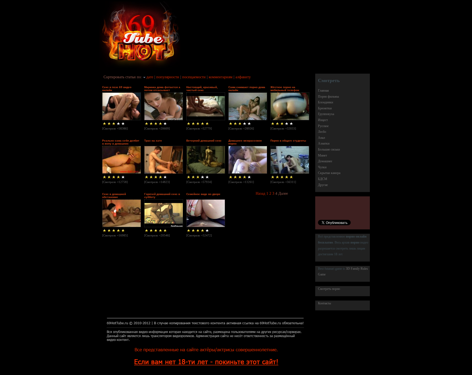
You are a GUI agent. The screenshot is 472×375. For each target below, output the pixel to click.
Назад (260, 193)
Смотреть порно (329, 289)
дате (149, 77)
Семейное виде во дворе (203, 194)
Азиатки (323, 143)
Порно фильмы (328, 96)
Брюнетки (325, 108)
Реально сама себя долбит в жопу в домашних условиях (120, 143)
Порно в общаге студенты (288, 140)
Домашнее (325, 161)
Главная (323, 90)
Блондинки (325, 102)
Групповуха (326, 114)
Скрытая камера (329, 173)
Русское (323, 126)
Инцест (323, 120)
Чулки (322, 167)
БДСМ (322, 179)
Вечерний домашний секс (204, 140)
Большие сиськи (329, 149)
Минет (322, 155)
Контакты (324, 303)
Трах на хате (153, 140)
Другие (323, 185)
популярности (167, 77)
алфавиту (243, 77)
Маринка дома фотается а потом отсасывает (162, 89)
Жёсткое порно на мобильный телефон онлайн (284, 90)
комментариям (220, 77)
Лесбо (322, 132)
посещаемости (194, 77)
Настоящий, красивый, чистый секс (202, 89)
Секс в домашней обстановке (114, 196)
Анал (321, 138)
